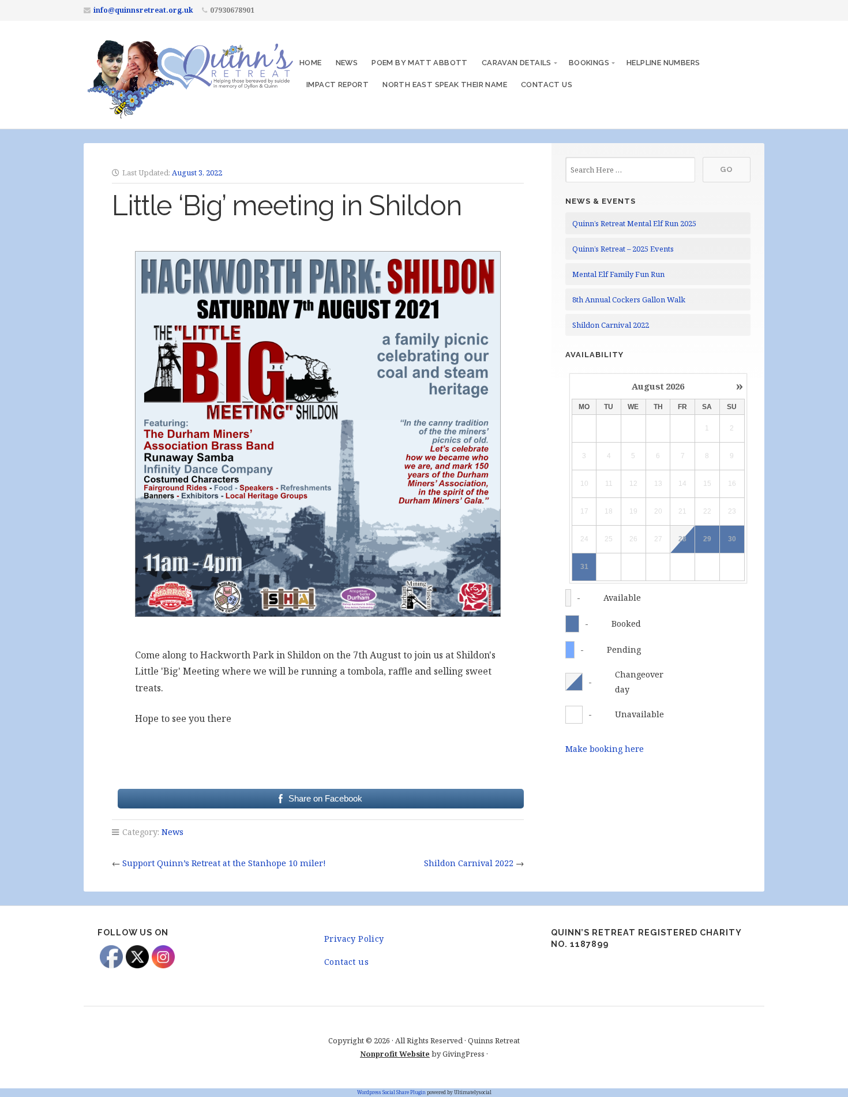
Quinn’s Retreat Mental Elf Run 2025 (634, 223)
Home (310, 62)
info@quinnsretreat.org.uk (143, 10)
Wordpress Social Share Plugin (392, 1092)
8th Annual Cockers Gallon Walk (628, 299)
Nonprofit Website (395, 1054)
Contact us (546, 84)
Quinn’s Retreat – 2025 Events (623, 249)
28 (682, 539)
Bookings (589, 62)
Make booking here (604, 748)
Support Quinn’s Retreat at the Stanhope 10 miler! (224, 863)
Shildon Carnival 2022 (468, 863)
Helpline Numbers (663, 62)
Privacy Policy (354, 938)
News (347, 62)
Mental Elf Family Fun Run (618, 274)
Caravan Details (516, 62)
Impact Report (337, 84)
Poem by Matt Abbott (420, 62)
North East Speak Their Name (444, 84)
